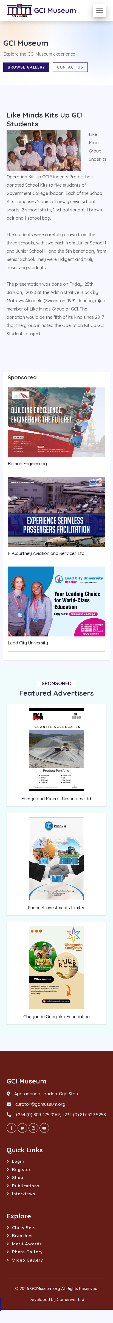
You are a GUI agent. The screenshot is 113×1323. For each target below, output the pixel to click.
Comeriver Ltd (70, 1299)
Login (18, 1161)
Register (21, 1169)
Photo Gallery (27, 1252)
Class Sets (24, 1228)
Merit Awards (27, 1244)
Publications (25, 1186)
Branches (22, 1235)
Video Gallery (27, 1260)
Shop (17, 1177)
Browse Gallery (26, 67)
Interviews (23, 1194)
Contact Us (70, 67)
